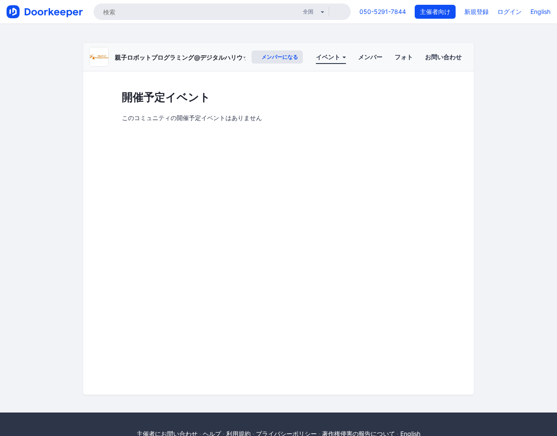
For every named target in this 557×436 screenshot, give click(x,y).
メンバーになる (279, 57)
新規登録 (476, 11)
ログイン (509, 11)
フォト (404, 56)
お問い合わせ (443, 56)
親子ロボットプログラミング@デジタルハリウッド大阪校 (194, 57)
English (540, 11)
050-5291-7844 (382, 11)
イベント (329, 56)
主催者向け (435, 11)
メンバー (370, 56)
